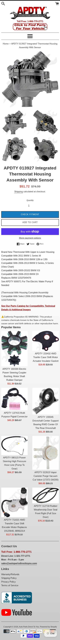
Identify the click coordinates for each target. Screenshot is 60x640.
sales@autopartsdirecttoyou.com (19, 563)
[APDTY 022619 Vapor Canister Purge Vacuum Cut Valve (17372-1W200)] (45, 453)
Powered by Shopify (48, 627)
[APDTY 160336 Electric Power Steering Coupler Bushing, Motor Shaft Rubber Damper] (14, 348)
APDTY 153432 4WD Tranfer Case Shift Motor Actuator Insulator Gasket (45, 357)
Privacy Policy (8, 581)
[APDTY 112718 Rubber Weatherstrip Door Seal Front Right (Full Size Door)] (45, 495)
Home (6, 44)
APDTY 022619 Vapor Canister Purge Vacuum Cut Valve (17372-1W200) (45, 476)
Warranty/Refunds (10, 574)
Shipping (18, 191)
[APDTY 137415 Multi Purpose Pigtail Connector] (14, 399)
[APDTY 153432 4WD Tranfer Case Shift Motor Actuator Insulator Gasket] (45, 341)
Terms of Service (9, 585)
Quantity (30, 200)
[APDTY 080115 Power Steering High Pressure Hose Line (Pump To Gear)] (14, 445)
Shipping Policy (9, 578)
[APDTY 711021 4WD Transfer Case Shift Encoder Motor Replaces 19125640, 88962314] (14, 502)
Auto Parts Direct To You (29, 627)
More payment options (30, 238)
